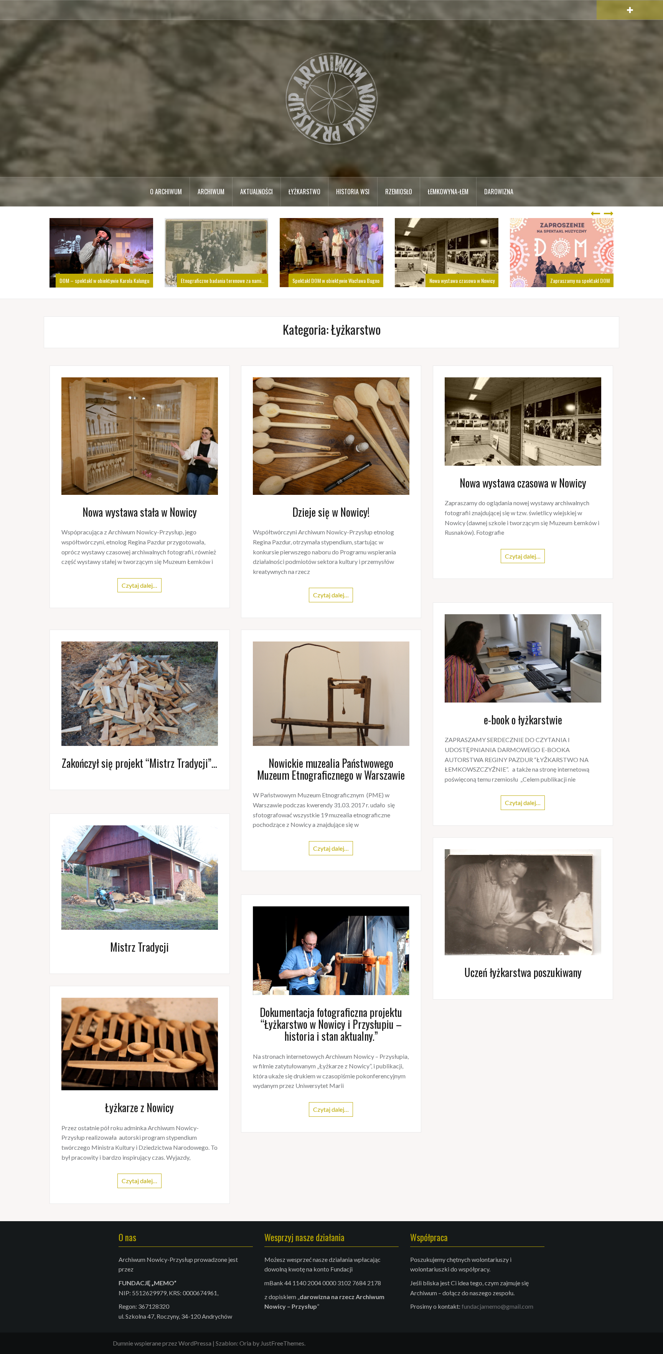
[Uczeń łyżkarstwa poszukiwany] (523, 901)
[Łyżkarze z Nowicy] (139, 1042)
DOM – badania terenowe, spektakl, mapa (568, 280)
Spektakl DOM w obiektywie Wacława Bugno (220, 280)
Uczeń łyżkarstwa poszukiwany (523, 972)
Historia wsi (352, 191)
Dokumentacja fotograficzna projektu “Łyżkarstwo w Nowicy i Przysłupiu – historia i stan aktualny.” (331, 1024)
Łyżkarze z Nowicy (139, 1107)
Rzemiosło (398, 191)
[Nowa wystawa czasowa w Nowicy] (523, 420)
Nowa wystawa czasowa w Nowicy (346, 280)
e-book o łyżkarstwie (523, 719)
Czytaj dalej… (139, 585)
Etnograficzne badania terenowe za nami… (107, 280)
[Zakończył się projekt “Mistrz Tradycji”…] (139, 692)
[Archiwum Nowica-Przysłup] (331, 97)
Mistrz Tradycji (139, 947)
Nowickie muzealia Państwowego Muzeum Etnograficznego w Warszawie (331, 769)
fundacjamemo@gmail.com (497, 1306)
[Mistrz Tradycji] (139, 876)
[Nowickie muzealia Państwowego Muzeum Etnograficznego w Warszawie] (331, 692)
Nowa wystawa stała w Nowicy (139, 512)
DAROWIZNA (498, 191)
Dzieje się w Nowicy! (330, 512)
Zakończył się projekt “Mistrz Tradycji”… (139, 763)
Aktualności (256, 191)
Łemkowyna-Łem (448, 191)
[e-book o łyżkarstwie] (523, 657)
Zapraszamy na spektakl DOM (465, 280)
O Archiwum (166, 191)
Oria (245, 1343)
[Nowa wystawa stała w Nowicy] (139, 435)
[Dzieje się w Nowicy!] (331, 435)
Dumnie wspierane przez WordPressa (162, 1343)
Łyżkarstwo (304, 191)
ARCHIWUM (211, 191)
